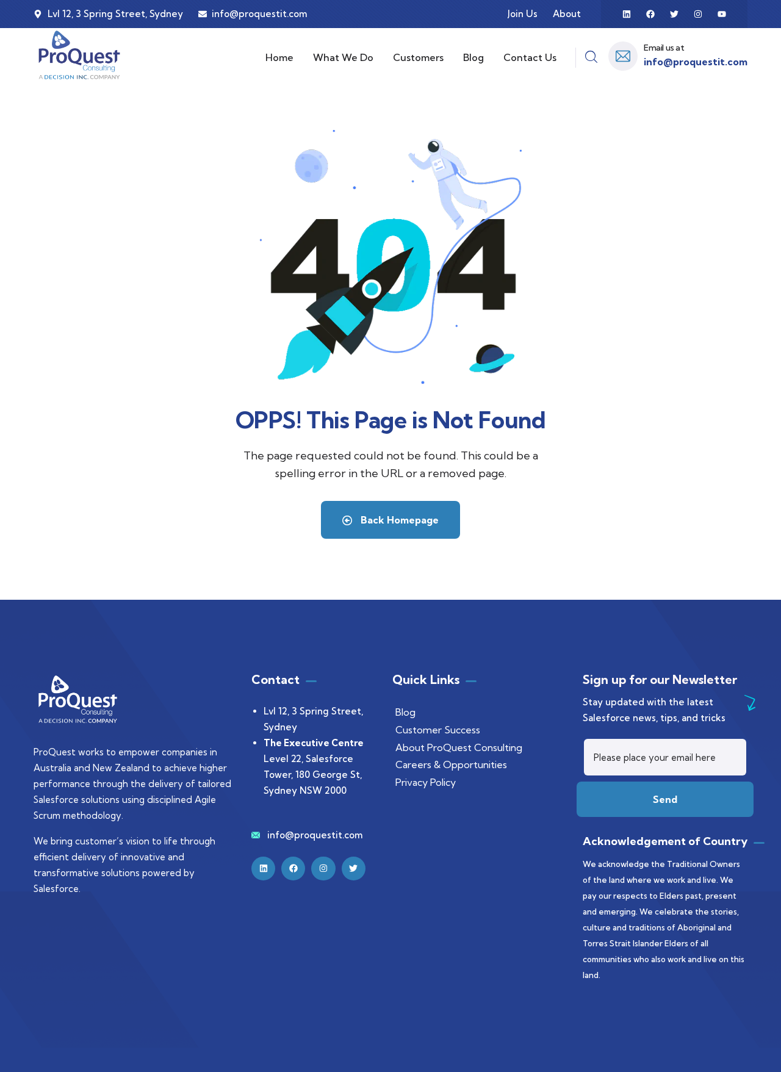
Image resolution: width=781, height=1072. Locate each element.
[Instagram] (698, 14)
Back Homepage (398, 520)
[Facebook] (650, 14)
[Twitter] (674, 14)
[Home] (79, 55)
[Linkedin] (626, 14)
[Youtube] (722, 14)
